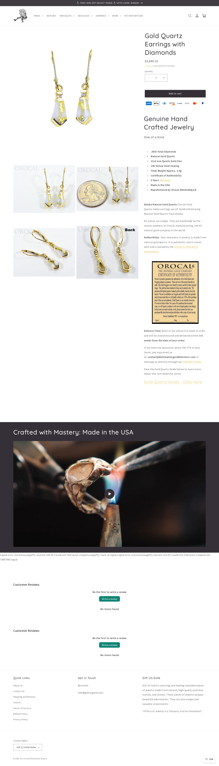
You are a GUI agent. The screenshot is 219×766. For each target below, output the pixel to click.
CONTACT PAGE (192, 362)
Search (17, 702)
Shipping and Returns (24, 696)
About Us (18, 685)
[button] (38, 15)
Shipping (149, 66)
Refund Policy (20, 713)
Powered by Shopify (39, 758)
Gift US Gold (25, 758)
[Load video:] (109, 494)
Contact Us (19, 691)
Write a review (109, 598)
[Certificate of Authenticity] (175, 323)
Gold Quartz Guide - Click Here (173, 381)
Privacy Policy (20, 719)
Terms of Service (22, 708)
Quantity (149, 71)
